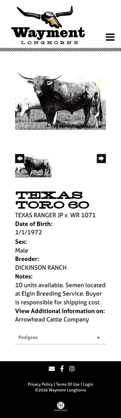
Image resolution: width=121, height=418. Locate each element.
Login (88, 384)
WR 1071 (83, 215)
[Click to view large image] (60, 99)
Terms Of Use (68, 384)
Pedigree (28, 337)
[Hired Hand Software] (60, 409)
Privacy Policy (40, 384)
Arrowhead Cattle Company (52, 319)
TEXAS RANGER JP (39, 215)
